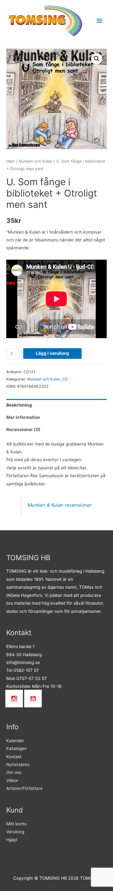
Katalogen (16, 748)
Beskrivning (19, 405)
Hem (10, 161)
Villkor (12, 780)
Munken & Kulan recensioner (60, 505)
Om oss (13, 772)
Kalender (15, 740)
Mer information (23, 417)
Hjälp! (12, 839)
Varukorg (15, 831)
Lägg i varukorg (52, 353)
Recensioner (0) (23, 429)
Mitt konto (16, 823)
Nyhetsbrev (18, 764)
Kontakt (14, 756)
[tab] (56, 405)
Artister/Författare (24, 788)
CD (65, 379)
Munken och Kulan (35, 161)
